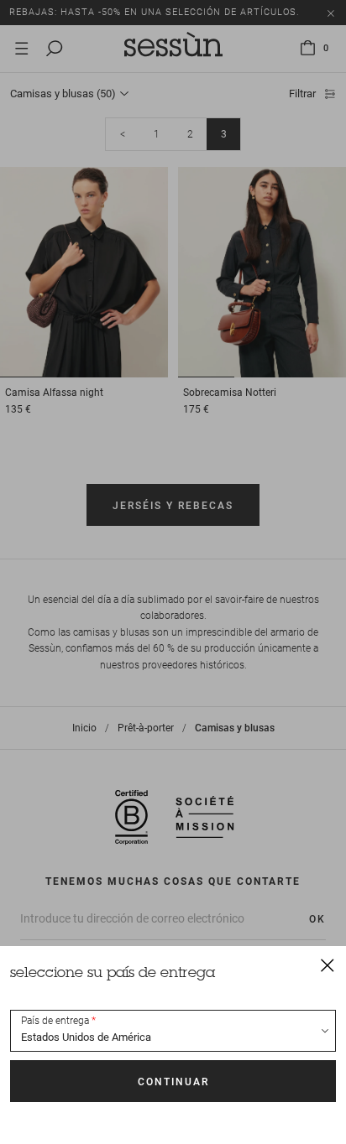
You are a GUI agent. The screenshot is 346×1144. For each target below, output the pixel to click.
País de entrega (55, 1021)
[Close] (327, 964)
